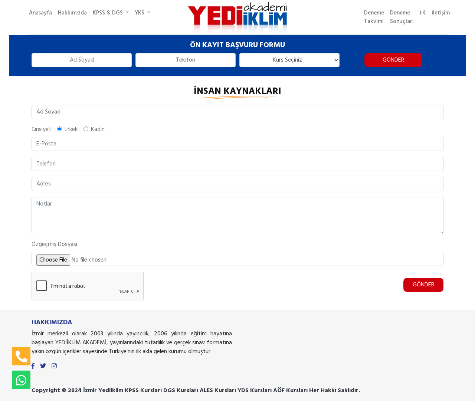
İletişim (441, 13)
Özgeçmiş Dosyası (54, 244)
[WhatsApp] (21, 380)
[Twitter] (43, 366)
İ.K (423, 13)
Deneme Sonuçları (402, 17)
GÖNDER (393, 60)
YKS (140, 13)
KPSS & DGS (108, 13)
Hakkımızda (72, 13)
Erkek (71, 129)
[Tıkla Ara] (21, 356)
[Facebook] (33, 366)
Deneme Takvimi (374, 17)
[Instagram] (54, 366)
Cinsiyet (41, 129)
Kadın (98, 129)
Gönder (423, 285)
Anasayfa (40, 13)
